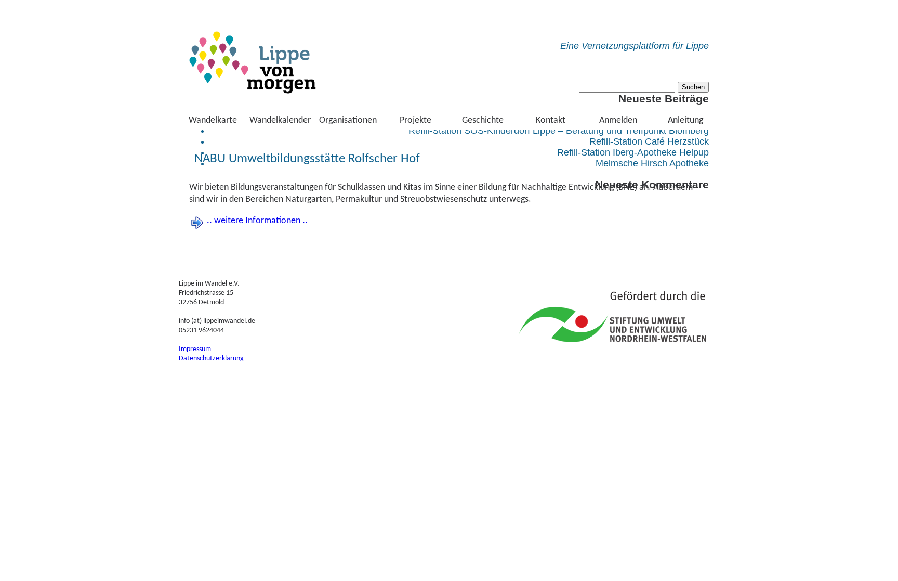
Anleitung (685, 120)
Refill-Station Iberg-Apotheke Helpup (633, 152)
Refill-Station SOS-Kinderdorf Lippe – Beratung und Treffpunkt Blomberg (558, 130)
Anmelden (618, 120)
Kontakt (550, 120)
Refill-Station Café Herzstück (649, 141)
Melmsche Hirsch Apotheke (652, 163)
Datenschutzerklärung (211, 359)
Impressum (195, 349)
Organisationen (348, 120)
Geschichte (483, 120)
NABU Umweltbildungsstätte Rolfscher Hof (307, 158)
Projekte (415, 120)
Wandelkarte (213, 120)
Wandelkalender (280, 120)
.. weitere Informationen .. (257, 221)
